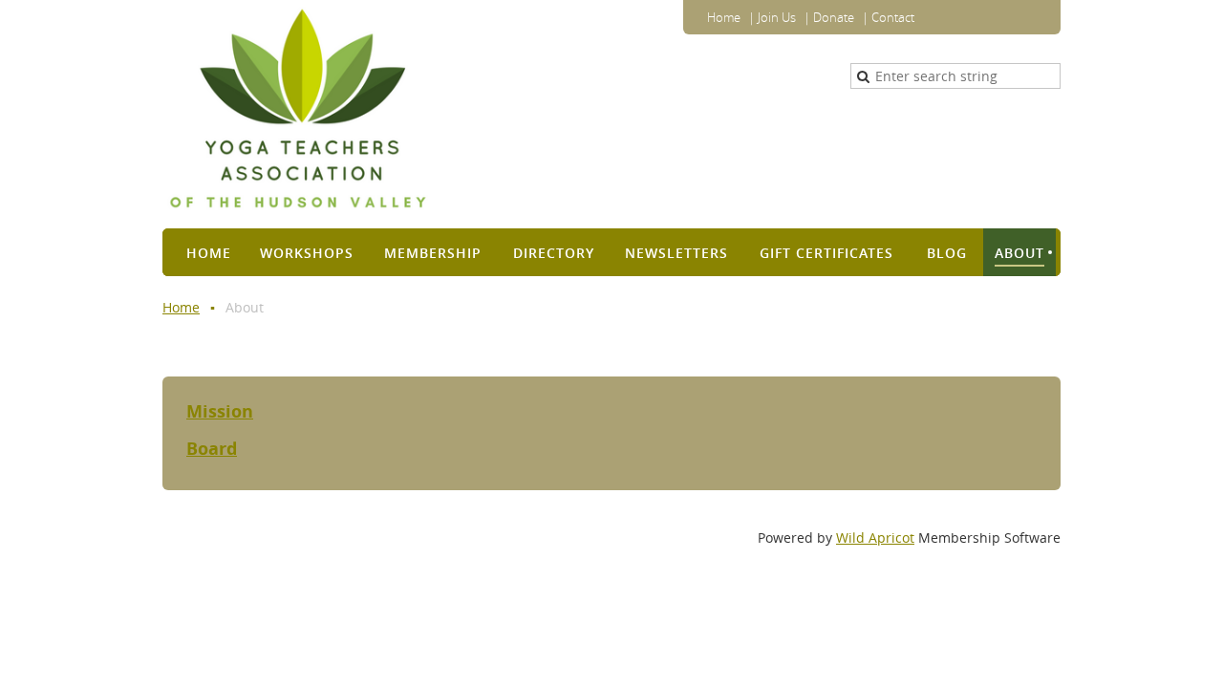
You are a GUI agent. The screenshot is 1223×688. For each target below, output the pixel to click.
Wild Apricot (875, 537)
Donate (833, 17)
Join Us (777, 17)
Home (723, 17)
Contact (892, 17)
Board (211, 449)
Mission (219, 411)
